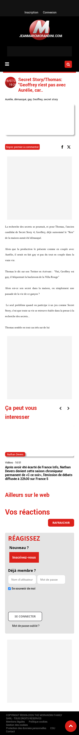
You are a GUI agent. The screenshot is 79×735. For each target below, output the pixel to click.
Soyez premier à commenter (22, 147)
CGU (52, 728)
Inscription (31, 12)
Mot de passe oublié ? (26, 626)
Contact (10, 731)
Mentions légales (15, 721)
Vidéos (9, 462)
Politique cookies (38, 721)
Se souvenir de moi (23, 588)
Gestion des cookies (17, 724)
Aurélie (9, 99)
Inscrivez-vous (24, 557)
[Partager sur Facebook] (63, 146)
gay (30, 99)
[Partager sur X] (69, 146)
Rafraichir (61, 523)
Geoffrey (38, 99)
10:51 (18, 462)
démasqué (20, 99)
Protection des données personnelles (26, 728)
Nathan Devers (15, 454)
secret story (51, 99)
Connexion (50, 12)
